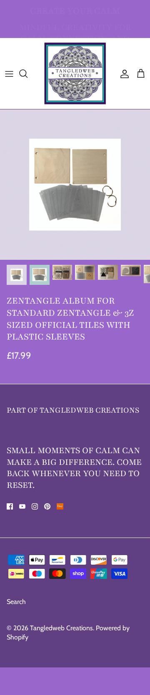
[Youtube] (22, 506)
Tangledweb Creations (61, 628)
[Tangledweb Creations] (75, 73)
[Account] (122, 73)
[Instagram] (35, 506)
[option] (75, 184)
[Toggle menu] (9, 73)
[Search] (27, 73)
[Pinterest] (47, 506)
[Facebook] (10, 506)
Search (16, 602)
